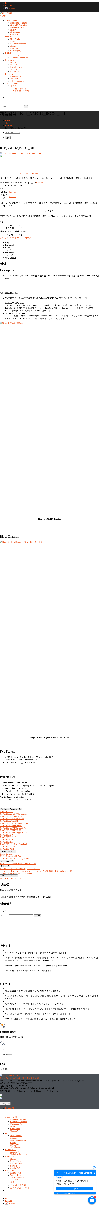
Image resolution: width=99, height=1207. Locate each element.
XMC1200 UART (7, 846)
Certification (15, 32)
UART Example (6, 811)
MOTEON (14, 48)
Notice (13, 62)
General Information (18, 25)
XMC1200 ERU (7, 835)
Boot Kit (39, 183)
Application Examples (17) (11, 809)
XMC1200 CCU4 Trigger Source (13, 832)
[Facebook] (1, 1096)
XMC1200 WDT (7, 849)
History (13, 30)
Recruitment (10, 74)
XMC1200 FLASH (8, 837)
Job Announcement (18, 81)
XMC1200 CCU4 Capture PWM (13, 828)
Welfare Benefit (16, 79)
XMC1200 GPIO (7, 839)
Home (2, 1078)
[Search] (26, 106)
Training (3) (5, 866)
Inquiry (18, 1078)
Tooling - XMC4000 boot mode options (16, 873)
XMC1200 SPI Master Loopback (13, 844)
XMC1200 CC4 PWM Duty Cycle (14, 823)
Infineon (13, 41)
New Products (16, 39)
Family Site (5, 1104)
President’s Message (18, 23)
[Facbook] (6, 94)
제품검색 (14, 86)
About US (14, 55)
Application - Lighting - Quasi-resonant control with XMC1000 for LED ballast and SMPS (37, 871)
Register (8, 5)
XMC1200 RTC (6, 842)
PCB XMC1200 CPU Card (11, 878)
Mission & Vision (17, 27)
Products (8, 37)
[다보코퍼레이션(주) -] (7, 16)
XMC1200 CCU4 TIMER (11, 830)
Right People (15, 76)
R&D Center (10, 53)
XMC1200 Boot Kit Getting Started (14, 858)
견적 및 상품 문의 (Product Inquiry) (15, 238)
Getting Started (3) (8, 851)
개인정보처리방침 (30, 1078)
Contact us (10, 1078)
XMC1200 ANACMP (9, 821)
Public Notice (15, 65)
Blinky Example (6, 854)
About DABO (11, 20)
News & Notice (11, 60)
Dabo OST (9, 1108)
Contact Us (14, 34)
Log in (8, 3)
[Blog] (6, 97)
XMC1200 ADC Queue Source (13, 816)
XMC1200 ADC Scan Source (12, 818)
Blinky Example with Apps (11, 856)
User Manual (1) (7, 861)
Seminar (13, 69)
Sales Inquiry (15, 51)
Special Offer (15, 72)
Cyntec (13, 46)
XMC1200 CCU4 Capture (11, 825)
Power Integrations (18, 44)
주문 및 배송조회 (18, 88)
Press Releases (16, 67)
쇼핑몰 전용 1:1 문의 (19, 91)
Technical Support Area (20, 58)
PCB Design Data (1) (9, 876)
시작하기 (75, 1188)
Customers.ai (70, 1193)
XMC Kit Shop (11, 83)
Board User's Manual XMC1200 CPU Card (18, 863)
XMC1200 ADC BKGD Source (13, 814)
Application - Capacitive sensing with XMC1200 (20, 868)
